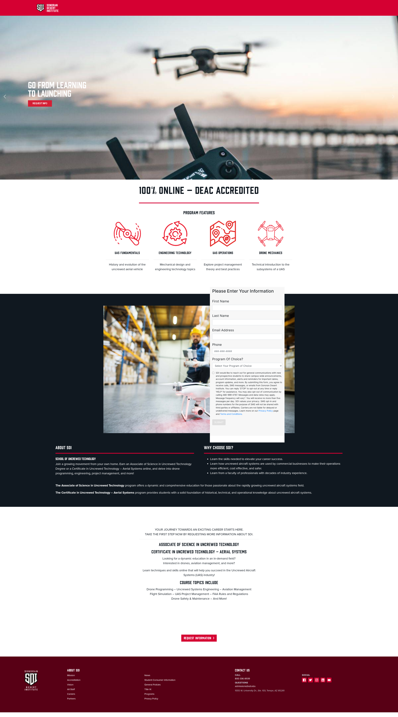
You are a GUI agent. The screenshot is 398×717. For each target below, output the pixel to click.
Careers (71, 694)
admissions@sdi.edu (245, 686)
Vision (70, 684)
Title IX (147, 689)
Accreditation (73, 680)
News (147, 675)
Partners (71, 698)
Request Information (197, 638)
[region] (199, 97)
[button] (4, 96)
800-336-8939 (242, 678)
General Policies (152, 684)
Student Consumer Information (159, 680)
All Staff (71, 689)
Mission (71, 675)
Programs (149, 694)
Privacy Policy (151, 698)
